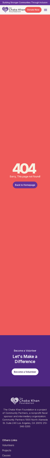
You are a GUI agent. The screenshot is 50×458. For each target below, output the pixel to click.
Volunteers (8, 445)
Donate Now (33, 9)
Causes (6, 455)
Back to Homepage (25, 185)
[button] (45, 10)
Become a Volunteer (25, 371)
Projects (6, 450)
